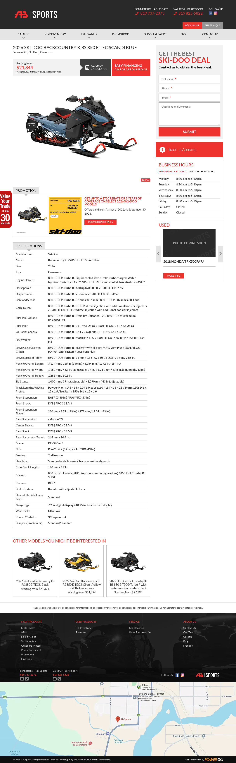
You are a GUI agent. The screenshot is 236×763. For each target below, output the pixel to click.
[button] (158, 254)
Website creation (193, 759)
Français (215, 25)
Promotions (27, 654)
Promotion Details (100, 222)
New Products (31, 621)
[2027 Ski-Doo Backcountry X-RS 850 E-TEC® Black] (35, 562)
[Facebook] (210, 13)
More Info (173, 275)
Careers (187, 636)
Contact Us (189, 627)
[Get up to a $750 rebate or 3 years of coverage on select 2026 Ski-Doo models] (49, 215)
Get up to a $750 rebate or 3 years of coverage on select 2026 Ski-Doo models (113, 201)
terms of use (83, 759)
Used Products (85, 621)
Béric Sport (192, 25)
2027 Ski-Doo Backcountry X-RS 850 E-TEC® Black (35, 582)
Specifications (29, 246)
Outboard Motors (31, 645)
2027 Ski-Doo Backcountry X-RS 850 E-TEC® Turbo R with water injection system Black (128, 584)
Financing (26, 658)
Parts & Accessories (140, 632)
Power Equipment (31, 650)
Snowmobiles (28, 641)
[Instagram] (215, 13)
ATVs (24, 632)
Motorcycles (28, 627)
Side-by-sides (28, 636)
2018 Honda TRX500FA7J (183, 261)
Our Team (188, 632)
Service (134, 621)
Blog (185, 641)
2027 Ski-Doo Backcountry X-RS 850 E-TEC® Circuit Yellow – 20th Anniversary (82, 584)
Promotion (26, 190)
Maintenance (136, 627)
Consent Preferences (100, 759)
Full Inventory (83, 627)
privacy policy (66, 759)
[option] (189, 253)
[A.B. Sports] (36, 14)
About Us (189, 621)
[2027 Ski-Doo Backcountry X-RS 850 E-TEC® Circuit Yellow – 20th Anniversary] (82, 562)
